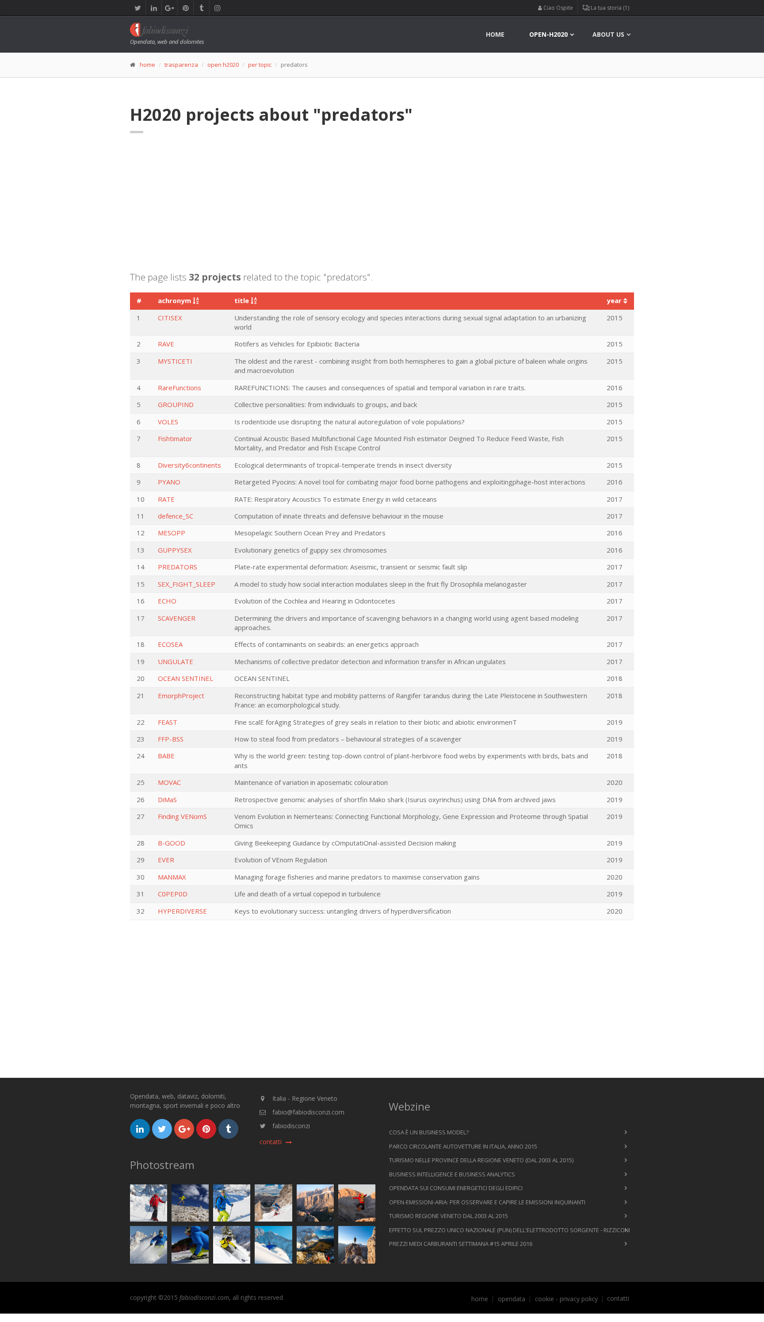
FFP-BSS (170, 738)
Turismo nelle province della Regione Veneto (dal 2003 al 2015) (481, 1160)
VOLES (168, 421)
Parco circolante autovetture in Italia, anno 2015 (463, 1146)
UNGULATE (175, 661)
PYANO (169, 481)
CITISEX (170, 317)
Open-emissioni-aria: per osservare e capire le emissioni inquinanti (487, 1202)
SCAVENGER (176, 618)
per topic (259, 65)
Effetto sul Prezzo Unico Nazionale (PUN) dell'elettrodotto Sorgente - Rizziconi (509, 1230)
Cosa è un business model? (429, 1132)
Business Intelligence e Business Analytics (452, 1174)
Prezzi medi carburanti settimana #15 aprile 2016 (460, 1244)
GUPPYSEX (175, 550)
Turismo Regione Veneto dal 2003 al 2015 (448, 1216)
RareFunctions (179, 387)
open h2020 (223, 65)
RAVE (166, 343)
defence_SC (175, 515)
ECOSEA (170, 644)
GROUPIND (176, 404)
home (495, 34)
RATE (166, 499)
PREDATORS (177, 566)
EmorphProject (181, 695)
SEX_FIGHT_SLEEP (186, 584)
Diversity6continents (189, 465)
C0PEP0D (172, 893)
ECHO (167, 600)
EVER (166, 859)
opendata (511, 1299)
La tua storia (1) (609, 8)
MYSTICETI (175, 361)
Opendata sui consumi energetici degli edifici (456, 1188)
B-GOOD (171, 842)
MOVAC (169, 782)
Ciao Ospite (557, 8)
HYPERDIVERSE (182, 911)
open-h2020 (548, 34)
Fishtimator (175, 438)
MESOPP (171, 532)
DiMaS (167, 799)
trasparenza (181, 65)
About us (608, 34)
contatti (618, 1298)
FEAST (167, 722)
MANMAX (172, 876)
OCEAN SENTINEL (185, 678)
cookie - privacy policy (566, 1299)
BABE (166, 755)
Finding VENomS (182, 816)
